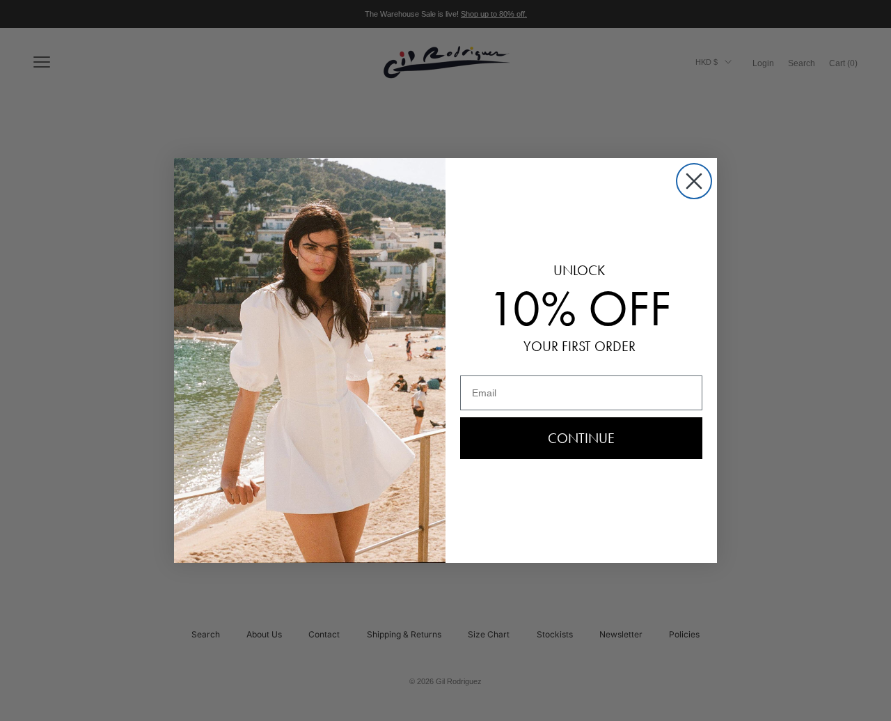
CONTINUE (581, 438)
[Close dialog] (694, 181)
